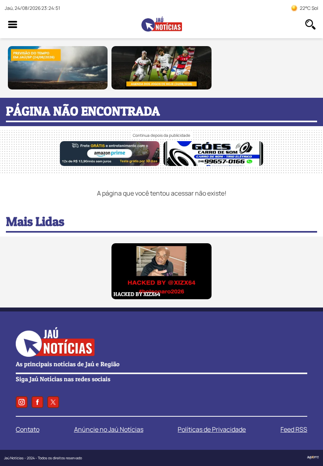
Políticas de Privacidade (212, 429)
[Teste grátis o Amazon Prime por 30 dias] (110, 163)
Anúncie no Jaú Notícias (108, 429)
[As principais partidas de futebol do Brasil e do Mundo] (161, 87)
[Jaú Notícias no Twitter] (53, 402)
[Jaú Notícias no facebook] (37, 402)
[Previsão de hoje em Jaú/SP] (58, 87)
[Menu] (12, 24)
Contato (27, 429)
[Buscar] (310, 24)
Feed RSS (293, 429)
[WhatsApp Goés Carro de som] (213, 163)
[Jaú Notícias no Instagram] (22, 402)
